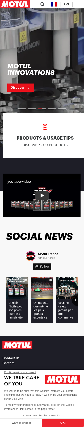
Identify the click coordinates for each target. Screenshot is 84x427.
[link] (36, 77)
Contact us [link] (11, 358)
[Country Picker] (54, 4)
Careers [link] (8, 363)
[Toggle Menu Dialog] (78, 4)
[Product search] (42, 4)
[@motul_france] (31, 256)
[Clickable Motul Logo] (15, 4)
